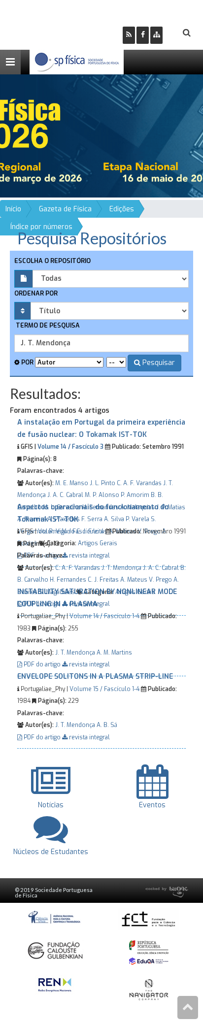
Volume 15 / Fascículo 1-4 (104, 689)
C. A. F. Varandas (139, 483)
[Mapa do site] (156, 35)
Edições (121, 209)
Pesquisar (157, 362)
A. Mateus (133, 580)
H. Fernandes (68, 580)
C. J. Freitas (103, 580)
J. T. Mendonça (121, 568)
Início (13, 209)
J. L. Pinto (102, 483)
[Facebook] (142, 35)
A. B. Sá (107, 725)
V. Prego (160, 580)
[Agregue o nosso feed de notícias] (129, 35)
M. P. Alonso (102, 495)
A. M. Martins (114, 653)
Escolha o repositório (52, 261)
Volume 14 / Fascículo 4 (71, 531)
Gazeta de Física (65, 209)
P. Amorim (135, 495)
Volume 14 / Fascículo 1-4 (104, 616)
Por (27, 362)
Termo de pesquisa (47, 325)
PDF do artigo (42, 664)
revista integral (89, 664)
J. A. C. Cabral (65, 495)
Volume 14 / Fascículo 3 (70, 447)
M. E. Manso (71, 483)
